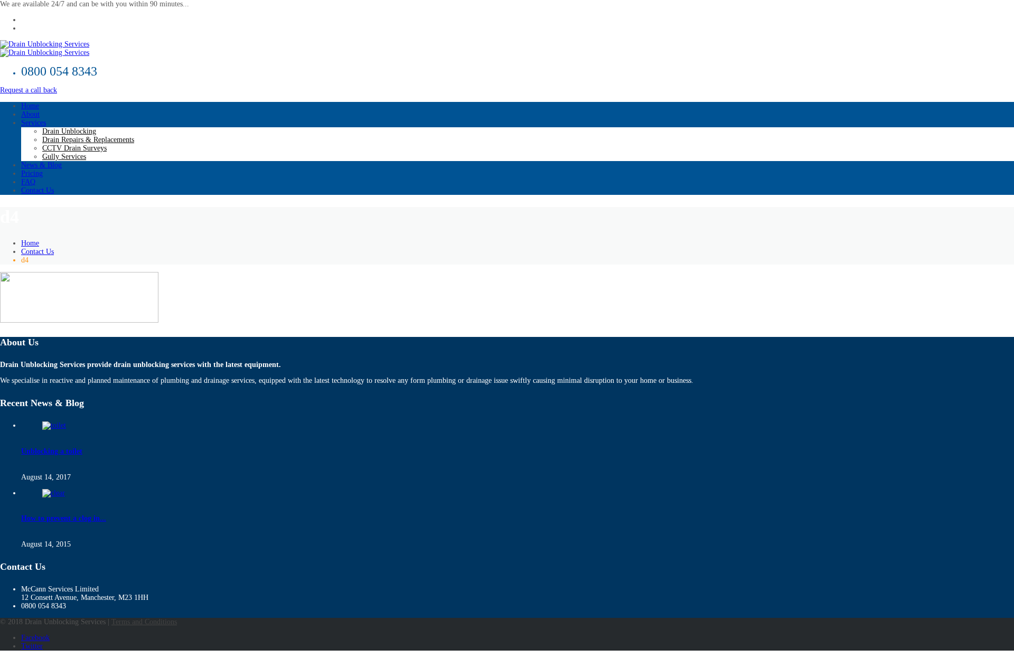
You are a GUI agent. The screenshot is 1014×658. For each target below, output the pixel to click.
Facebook (35, 638)
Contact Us (37, 190)
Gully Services (64, 157)
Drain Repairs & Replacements (88, 140)
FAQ (28, 182)
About (30, 114)
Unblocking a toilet (51, 451)
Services (33, 123)
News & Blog (41, 165)
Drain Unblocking (69, 131)
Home (30, 106)
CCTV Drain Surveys (74, 148)
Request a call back (28, 90)
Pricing (32, 173)
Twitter (32, 646)
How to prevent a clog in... (63, 518)
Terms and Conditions (144, 622)
